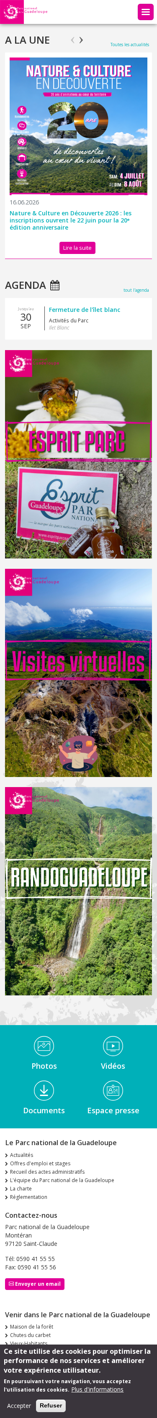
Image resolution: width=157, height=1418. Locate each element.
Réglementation (28, 1197)
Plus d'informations (97, 1389)
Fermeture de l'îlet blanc (84, 310)
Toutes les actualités (130, 44)
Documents (44, 1110)
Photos (44, 1066)
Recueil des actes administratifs (47, 1171)
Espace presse (113, 1110)
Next (81, 36)
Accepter (19, 1406)
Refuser (51, 1405)
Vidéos (113, 1066)
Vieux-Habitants (28, 1343)
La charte (21, 1188)
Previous (72, 36)
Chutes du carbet (30, 1335)
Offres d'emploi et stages (40, 1163)
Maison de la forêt (31, 1326)
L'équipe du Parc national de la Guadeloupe (62, 1180)
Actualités (21, 1155)
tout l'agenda (136, 290)
